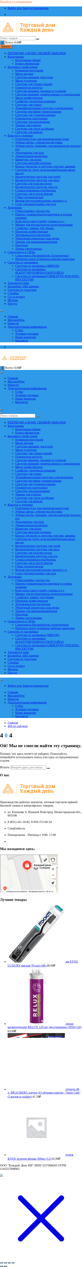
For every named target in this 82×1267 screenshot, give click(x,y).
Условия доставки (27, 333)
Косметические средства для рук (36, 187)
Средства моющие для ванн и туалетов (40, 91)
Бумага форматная (27, 63)
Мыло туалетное (26, 80)
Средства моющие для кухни (34, 77)
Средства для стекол (28, 104)
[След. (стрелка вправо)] (5, 1266)
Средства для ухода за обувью (34, 128)
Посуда (12, 303)
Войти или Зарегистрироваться (28, 8)
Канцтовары (16, 56)
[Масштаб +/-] (1, 1262)
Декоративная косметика (31, 156)
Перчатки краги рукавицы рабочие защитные (45, 259)
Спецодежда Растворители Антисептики (42, 255)
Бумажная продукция (29, 70)
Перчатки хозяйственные (31, 231)
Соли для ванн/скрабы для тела (35, 204)
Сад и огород (16, 296)
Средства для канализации (32, 121)
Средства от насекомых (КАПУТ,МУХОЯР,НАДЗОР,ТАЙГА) (39, 271)
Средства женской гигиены (33, 163)
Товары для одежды (28, 125)
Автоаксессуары (18, 283)
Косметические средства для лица (37, 180)
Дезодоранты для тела (29, 152)
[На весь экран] (5, 1262)
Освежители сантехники (31, 118)
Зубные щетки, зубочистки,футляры (38, 142)
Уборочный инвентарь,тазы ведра (37, 238)
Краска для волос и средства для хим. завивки (45, 166)
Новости (13, 323)
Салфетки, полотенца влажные (35, 101)
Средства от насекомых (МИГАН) (37, 265)
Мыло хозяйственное (29, 97)
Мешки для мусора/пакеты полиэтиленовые (44, 224)
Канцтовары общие (28, 60)
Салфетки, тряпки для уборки (34, 228)
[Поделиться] (9, 1262)
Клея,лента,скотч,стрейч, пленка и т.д (39, 221)
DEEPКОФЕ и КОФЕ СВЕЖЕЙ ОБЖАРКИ (37, 53)
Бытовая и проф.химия (22, 67)
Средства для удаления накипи (35, 115)
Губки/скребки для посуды (32, 211)
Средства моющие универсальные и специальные (47, 94)
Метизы (13, 300)
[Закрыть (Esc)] (12, 1262)
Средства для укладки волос (33, 183)
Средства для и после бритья (34, 193)
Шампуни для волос (28, 159)
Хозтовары (15, 207)
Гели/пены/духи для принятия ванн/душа (42, 139)
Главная (13, 316)
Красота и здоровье (20, 135)
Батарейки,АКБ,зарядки (23, 286)
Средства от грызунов (22, 289)
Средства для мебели (29, 132)
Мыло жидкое (24, 73)
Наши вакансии (25, 337)
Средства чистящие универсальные (38, 111)
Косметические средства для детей (37, 176)
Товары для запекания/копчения (36, 241)
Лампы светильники (28, 248)
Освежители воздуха (28, 87)
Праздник (21, 245)
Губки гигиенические (29, 197)
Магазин (16, 320)
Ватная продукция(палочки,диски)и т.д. (41, 200)
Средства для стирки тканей (33, 84)
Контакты (21, 340)
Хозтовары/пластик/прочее (32, 235)
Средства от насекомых (23, 262)
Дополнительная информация (27, 326)
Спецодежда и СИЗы (21, 252)
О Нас (19, 330)
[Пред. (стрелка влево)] (1, 1266)
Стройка (13, 293)
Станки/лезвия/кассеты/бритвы (35, 190)
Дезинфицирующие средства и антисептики (44, 108)
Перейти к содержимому (16, 1)
